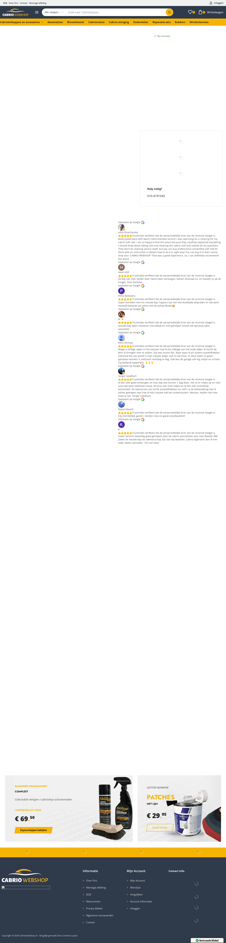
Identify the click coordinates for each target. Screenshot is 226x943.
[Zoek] (169, 12)
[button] (216, 3)
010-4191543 (156, 196)
